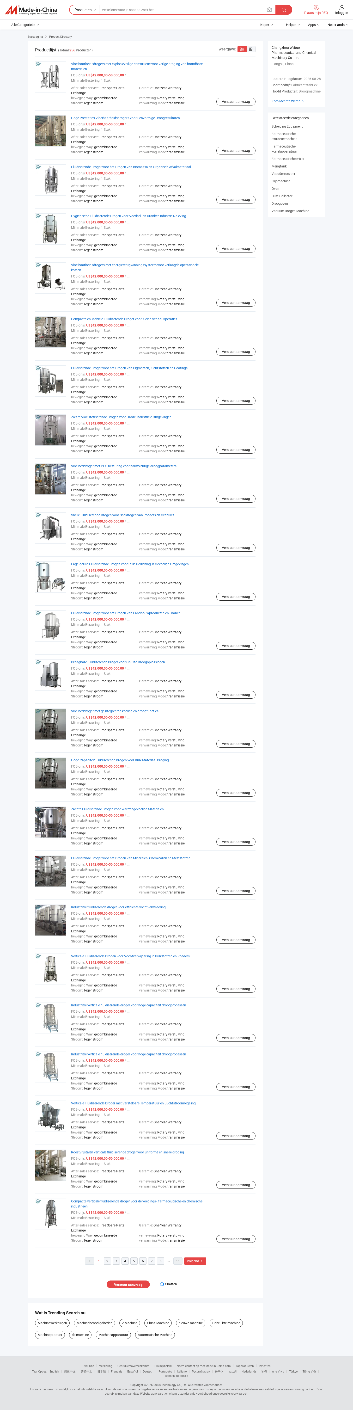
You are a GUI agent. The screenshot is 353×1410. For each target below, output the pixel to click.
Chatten (171, 1284)
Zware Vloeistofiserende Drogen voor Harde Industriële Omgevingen (121, 417)
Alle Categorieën (23, 24)
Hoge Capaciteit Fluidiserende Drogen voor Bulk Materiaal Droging (120, 760)
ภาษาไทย (278, 1371)
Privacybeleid (163, 1366)
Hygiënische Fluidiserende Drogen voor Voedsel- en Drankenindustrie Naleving (128, 216)
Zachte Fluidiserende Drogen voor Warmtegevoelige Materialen (117, 809)
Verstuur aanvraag (236, 101)
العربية (233, 1371)
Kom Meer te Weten (288, 101)
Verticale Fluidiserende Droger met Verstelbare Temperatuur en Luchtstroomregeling (133, 1103)
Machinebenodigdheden (94, 1323)
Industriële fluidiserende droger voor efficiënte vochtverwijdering (118, 907)
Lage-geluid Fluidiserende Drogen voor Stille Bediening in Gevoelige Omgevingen (130, 564)
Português (165, 1371)
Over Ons (88, 1366)
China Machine (158, 1323)
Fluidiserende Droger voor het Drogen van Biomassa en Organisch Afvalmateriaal (131, 167)
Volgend (195, 1261)
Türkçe (293, 1371)
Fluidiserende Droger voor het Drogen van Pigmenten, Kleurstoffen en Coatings (129, 368)
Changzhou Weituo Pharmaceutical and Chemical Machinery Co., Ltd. (294, 52)
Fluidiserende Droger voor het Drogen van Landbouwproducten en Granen (126, 613)
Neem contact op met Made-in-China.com (204, 1366)
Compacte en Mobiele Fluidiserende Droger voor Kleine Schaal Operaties (124, 319)
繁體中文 (86, 1371)
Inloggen (341, 12)
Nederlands (249, 1371)
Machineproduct (50, 1334)
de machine (80, 1334)
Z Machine (129, 1323)
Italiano (182, 1371)
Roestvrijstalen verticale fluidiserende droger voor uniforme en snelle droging (127, 1152)
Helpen (291, 24)
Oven (275, 188)
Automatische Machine (155, 1334)
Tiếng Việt (309, 1371)
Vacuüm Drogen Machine (290, 211)
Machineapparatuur (113, 1334)
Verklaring (105, 1366)
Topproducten (245, 1366)
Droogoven (280, 203)
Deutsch (148, 1371)
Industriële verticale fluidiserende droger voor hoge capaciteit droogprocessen (128, 1005)
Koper (264, 24)
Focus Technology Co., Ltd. (170, 1385)
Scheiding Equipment (287, 126)
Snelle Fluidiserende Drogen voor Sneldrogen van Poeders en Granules (122, 515)
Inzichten (265, 1366)
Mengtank (279, 166)
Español (132, 1371)
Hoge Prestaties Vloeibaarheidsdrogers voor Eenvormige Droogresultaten (125, 118)
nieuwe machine (191, 1323)
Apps (312, 24)
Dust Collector (282, 196)
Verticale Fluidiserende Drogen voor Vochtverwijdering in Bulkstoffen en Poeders (130, 956)
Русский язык (201, 1371)
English (54, 1371)
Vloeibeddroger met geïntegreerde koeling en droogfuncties (114, 711)
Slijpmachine (281, 181)
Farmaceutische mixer (288, 158)
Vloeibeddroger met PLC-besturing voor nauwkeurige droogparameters (123, 466)
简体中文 (70, 1371)
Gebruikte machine (226, 1323)
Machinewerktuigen (52, 1323)
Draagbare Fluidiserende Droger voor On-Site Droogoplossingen (118, 662)
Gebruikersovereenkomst (133, 1366)
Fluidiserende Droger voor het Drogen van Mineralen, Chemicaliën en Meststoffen (130, 858)
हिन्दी (264, 1371)
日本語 (101, 1371)
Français (116, 1371)
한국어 (219, 1371)
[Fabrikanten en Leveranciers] (31, 10)
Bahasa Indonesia (176, 1376)
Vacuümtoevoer (283, 173)
